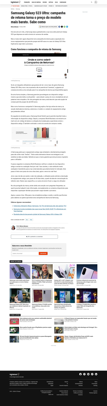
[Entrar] (95, 2)
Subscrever (43, 253)
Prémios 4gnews (93, 392)
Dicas (56, 2)
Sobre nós (50, 394)
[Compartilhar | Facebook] (59, 27)
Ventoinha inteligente (61, 6)
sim (27, 219)
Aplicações (50, 383)
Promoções (27, 2)
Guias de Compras (36, 2)
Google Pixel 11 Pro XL (26, 6)
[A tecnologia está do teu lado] (16, 2)
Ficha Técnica (64, 392)
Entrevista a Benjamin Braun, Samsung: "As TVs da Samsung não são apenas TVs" (40, 206)
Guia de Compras (64, 385)
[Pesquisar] (91, 2)
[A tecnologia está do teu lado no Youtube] (88, 374)
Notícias (51, 2)
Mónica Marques (14, 26)
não (31, 219)
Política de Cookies (78, 392)
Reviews (45, 2)
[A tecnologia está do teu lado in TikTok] (92, 374)
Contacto (80, 394)
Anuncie (95, 391)
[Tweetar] (62, 27)
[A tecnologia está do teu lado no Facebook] (80, 374)
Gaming (95, 385)
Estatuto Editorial (63, 391)
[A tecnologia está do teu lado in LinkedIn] (96, 374)
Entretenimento (79, 383)
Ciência (81, 381)
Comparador (63, 2)
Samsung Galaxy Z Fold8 (40, 6)
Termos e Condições (78, 391)
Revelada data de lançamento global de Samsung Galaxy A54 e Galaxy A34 (38, 214)
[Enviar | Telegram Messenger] (67, 27)
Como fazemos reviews (62, 394)
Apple (52, 385)
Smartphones (50, 381)
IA (67, 383)
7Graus (18, 391)
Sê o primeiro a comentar (35, 236)
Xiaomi (66, 381)
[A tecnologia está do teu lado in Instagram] (84, 374)
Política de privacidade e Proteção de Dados (46, 391)
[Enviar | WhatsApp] (64, 27)
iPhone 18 (51, 6)
